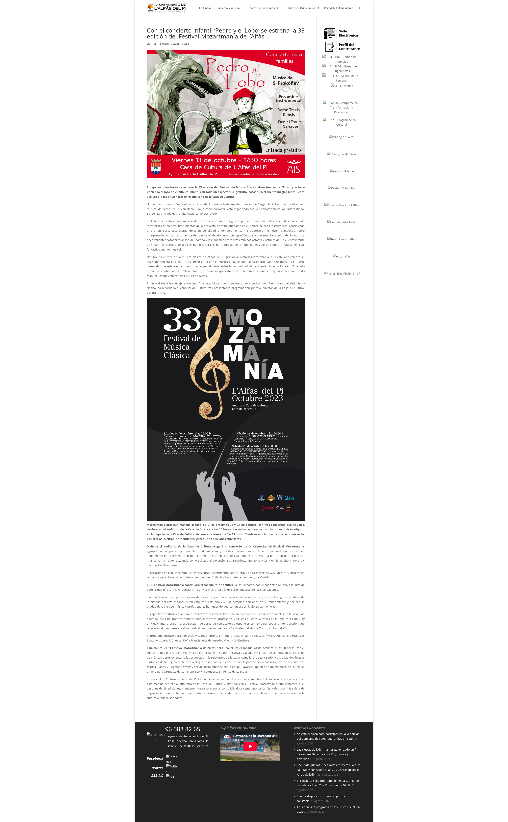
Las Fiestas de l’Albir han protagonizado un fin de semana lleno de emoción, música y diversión (327, 754)
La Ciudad (205, 8)
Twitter (157, 767)
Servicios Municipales (301, 8)
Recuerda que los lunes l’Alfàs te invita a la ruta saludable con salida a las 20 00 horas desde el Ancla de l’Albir (328, 769)
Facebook (155, 758)
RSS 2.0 (157, 775)
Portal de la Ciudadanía (338, 8)
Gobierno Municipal (228, 8)
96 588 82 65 (182, 729)
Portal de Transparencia (264, 8)
